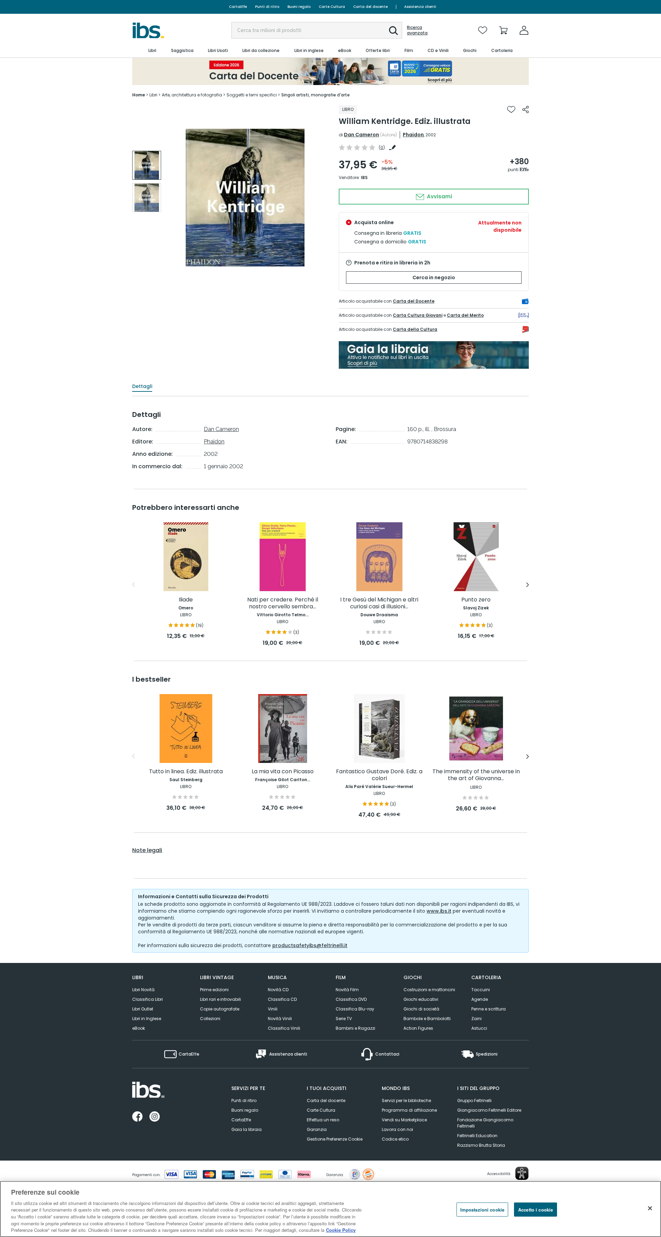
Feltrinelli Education (477, 1136)
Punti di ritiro (267, 6)
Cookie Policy (341, 1230)
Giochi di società (421, 1009)
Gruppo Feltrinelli (474, 1100)
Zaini (476, 1018)
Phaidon (413, 134)
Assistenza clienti (420, 6)
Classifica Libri (147, 999)
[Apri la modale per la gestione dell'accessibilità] (522, 1173)
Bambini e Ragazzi (355, 1028)
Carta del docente (370, 6)
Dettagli (142, 386)
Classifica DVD (351, 999)
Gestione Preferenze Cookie (335, 1139)
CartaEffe (238, 6)
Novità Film (347, 990)
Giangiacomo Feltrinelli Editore (489, 1110)
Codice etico (395, 1139)
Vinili (272, 1009)
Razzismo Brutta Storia (481, 1145)
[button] (393, 30)
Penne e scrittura (488, 1009)
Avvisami (439, 196)
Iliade (186, 600)
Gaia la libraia (246, 1129)
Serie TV (344, 1018)
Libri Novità (143, 990)
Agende (479, 999)
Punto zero (476, 600)
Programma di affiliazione (409, 1110)
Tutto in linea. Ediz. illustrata (186, 771)
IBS (364, 177)
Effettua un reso (323, 1120)
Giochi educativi (420, 999)
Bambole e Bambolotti (427, 1018)
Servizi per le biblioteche (406, 1100)
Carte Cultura (332, 6)
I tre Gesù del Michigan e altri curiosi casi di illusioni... (379, 603)
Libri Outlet (142, 1009)
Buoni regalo (299, 6)
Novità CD (278, 990)
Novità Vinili (280, 1018)
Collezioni (210, 1018)
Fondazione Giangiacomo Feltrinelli (485, 1123)
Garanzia (317, 1129)
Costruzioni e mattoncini (429, 990)
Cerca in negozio (433, 277)
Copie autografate (219, 1009)
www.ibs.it (439, 911)
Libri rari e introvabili (220, 999)
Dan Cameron (361, 134)
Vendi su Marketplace (404, 1120)
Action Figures (418, 1028)
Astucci (479, 1028)
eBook (138, 1028)
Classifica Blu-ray (355, 1009)
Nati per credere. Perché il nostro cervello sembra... (282, 603)
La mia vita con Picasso (283, 771)
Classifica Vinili (284, 1028)
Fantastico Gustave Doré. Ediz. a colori (379, 775)
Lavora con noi (397, 1129)
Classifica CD (282, 999)
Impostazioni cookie (482, 1209)
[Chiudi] (650, 1208)
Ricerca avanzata (417, 30)
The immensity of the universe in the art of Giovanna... (476, 775)
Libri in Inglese (146, 1018)
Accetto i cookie (535, 1209)
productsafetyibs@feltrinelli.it (309, 945)
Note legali (147, 850)
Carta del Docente (413, 301)
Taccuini (480, 990)
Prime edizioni (214, 990)
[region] (330, 1209)
